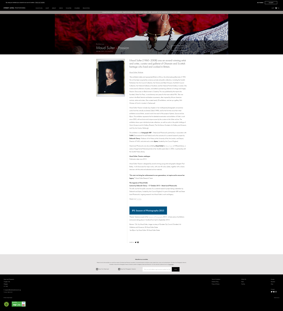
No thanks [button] (260, 2)
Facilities (68, 8)
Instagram (276, 291)
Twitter (135, 242)
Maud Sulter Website (136, 72)
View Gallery (179, 48)
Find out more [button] (40, 2)
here (178, 12)
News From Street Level (103, 269)
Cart (275, 8)
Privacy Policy (171, 264)
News (61, 8)
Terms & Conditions (216, 279)
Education (86, 8)
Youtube (138, 199)
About (54, 8)
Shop (47, 8)
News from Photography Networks (128, 269)
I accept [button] (271, 2)
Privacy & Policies (215, 284)
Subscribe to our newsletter (141, 259)
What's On (39, 8)
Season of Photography (156, 217)
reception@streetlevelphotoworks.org (13, 290)
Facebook (138, 242)
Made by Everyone (276, 297)
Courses (77, 8)
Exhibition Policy (215, 281)
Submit (175, 269)
